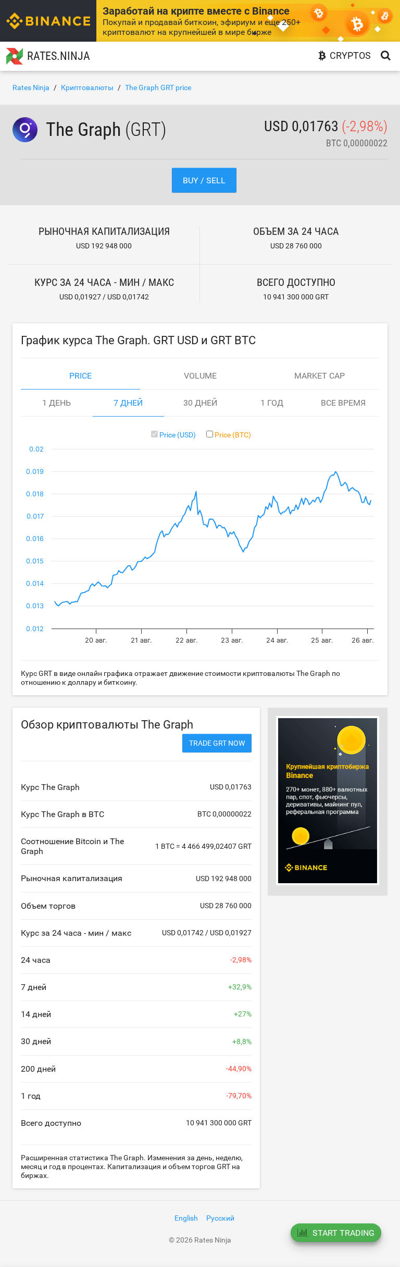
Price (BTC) (233, 435)
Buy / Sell (204, 180)
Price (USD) (177, 435)
